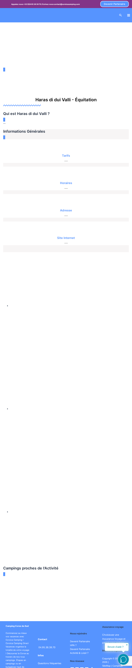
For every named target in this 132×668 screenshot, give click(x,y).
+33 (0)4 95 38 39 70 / (33, 4)
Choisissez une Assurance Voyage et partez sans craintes (113, 638)
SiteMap (106, 665)
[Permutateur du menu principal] (128, 15)
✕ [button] (127, 645)
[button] (114, 4)
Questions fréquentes (49, 663)
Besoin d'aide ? (115, 647)
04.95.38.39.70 (46, 647)
